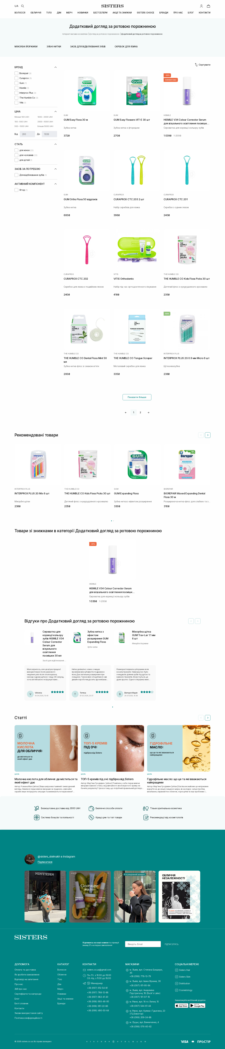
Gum (66, 115)
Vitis (116, 274)
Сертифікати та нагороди (28, 993)
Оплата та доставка (25, 969)
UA (16, 5)
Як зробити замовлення (27, 974)
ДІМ (59, 12)
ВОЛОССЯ (20, 12)
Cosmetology (185, 990)
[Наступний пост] (195, 896)
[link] (208, 6)
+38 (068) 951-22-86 (97, 1006)
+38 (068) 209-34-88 (140, 1017)
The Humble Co (171, 274)
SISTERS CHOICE (145, 12)
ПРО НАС (178, 12)
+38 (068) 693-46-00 (98, 1001)
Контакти (19, 1008)
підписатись (172, 944)
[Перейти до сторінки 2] (113, 520)
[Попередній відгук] (191, 621)
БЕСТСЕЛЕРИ (100, 12)
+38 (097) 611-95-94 (140, 985)
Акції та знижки (65, 998)
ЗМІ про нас (21, 989)
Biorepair (168, 489)
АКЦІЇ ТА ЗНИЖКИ (122, 12)
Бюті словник (21, 1003)
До (38, 134)
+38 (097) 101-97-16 (140, 997)
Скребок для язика (126, 47)
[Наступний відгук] (198, 621)
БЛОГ (191, 12)
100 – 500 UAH (21, 121)
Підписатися (45, 861)
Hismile (167, 115)
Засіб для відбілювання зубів (87, 47)
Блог (17, 998)
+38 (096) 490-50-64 (98, 1010)
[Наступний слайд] (207, 435)
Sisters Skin (184, 976)
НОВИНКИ (82, 12)
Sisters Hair (184, 970)
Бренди (61, 1003)
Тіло (59, 979)
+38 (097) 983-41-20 (97, 997)
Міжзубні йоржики (26, 47)
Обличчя (61, 974)
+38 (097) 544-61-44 (140, 1006)
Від (16, 134)
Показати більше (137, 397)
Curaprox (119, 195)
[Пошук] (22, 6)
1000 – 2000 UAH (45, 117)
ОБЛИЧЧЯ (35, 12)
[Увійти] (201, 6)
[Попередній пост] (29, 896)
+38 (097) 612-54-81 (97, 988)
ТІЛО (49, 12)
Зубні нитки (54, 47)
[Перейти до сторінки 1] (111, 520)
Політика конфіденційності (28, 1018)
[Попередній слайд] (201, 435)
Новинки (61, 993)
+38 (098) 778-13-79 (140, 976)
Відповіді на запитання (26, 979)
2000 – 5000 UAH (45, 121)
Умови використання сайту (29, 1013)
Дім (59, 984)
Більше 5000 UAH (45, 126)
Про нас (19, 984)
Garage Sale (170, 80)
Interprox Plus (171, 354)
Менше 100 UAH (22, 117)
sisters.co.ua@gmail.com (99, 969)
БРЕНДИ (163, 12)
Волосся (61, 969)
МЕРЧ (69, 12)
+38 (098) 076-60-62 (141, 1026)
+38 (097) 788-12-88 (97, 992)
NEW (167, 314)
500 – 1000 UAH (21, 126)
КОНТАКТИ (204, 12)
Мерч (60, 989)
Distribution (184, 983)
